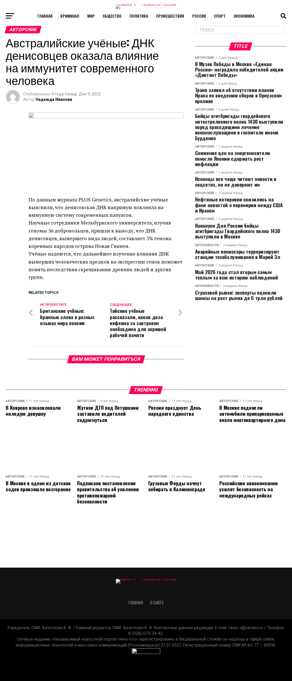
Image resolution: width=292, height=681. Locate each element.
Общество (112, 16)
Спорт (220, 16)
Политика (138, 16)
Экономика (244, 16)
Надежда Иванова (54, 99)
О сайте (157, 602)
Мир (91, 16)
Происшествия (170, 16)
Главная (44, 16)
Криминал (69, 16)
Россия (199, 16)
